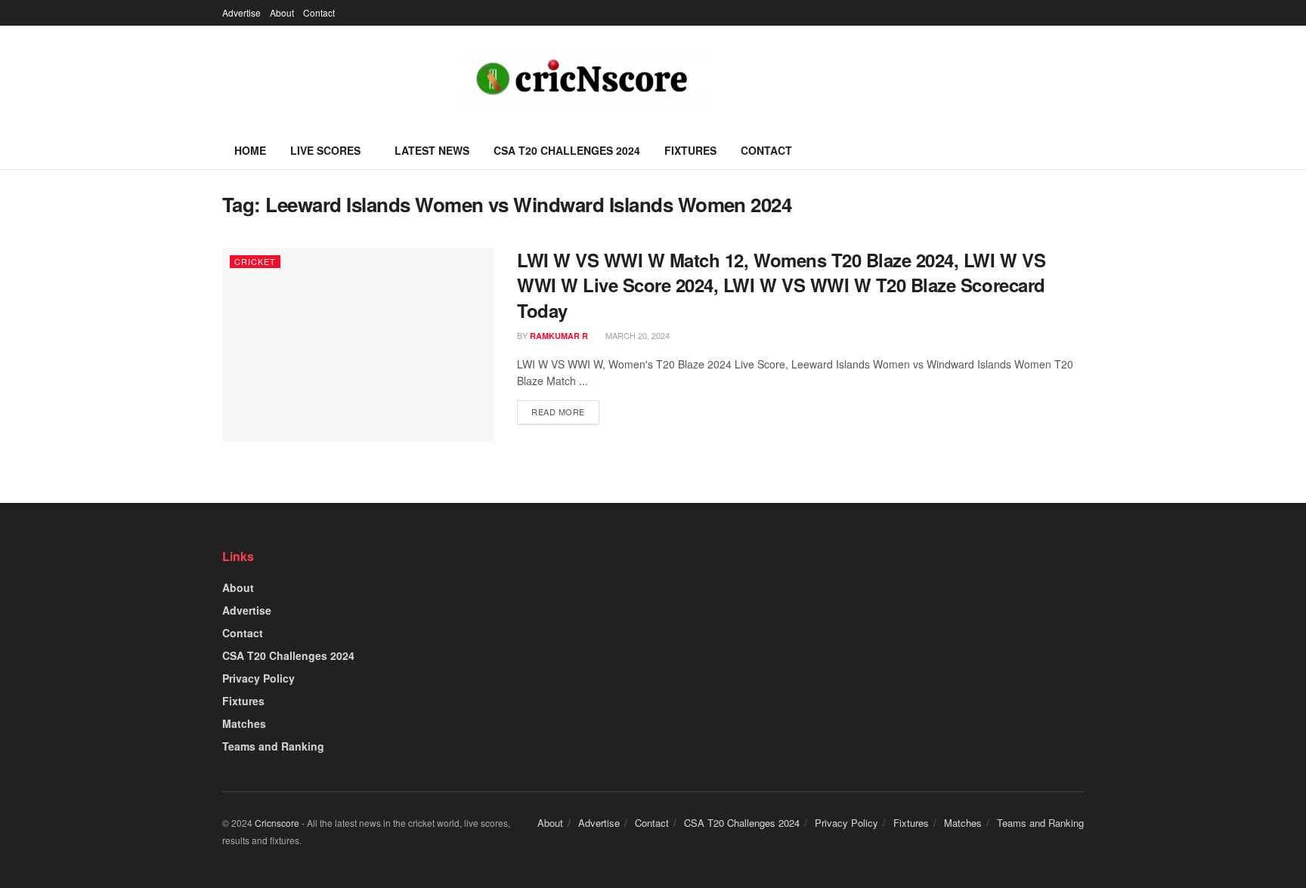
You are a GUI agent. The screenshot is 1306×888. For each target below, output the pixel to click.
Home (250, 150)
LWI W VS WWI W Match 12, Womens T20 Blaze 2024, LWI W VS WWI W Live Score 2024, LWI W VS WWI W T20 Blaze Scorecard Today (781, 285)
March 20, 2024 (636, 335)
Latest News (432, 150)
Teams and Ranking (273, 746)
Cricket (255, 261)
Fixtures (690, 150)
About (282, 12)
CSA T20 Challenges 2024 (567, 150)
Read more (558, 411)
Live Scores (325, 150)
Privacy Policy (258, 678)
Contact (319, 12)
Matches (244, 723)
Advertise (241, 12)
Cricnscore (277, 822)
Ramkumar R (559, 335)
